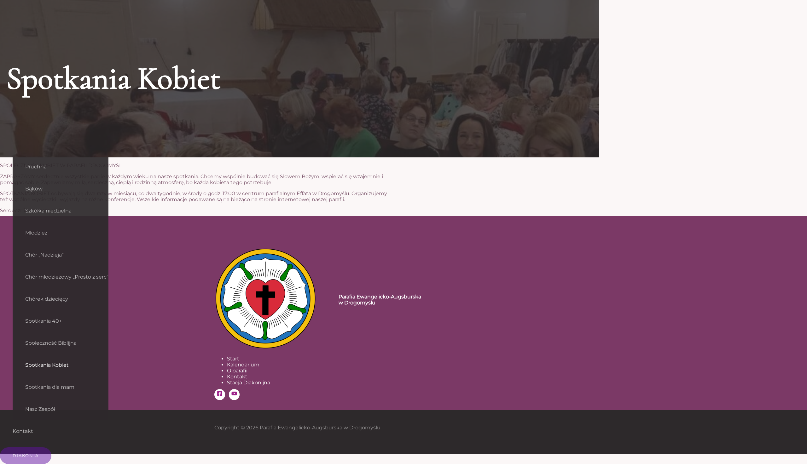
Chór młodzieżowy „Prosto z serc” (66, 277)
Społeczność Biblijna (51, 343)
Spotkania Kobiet (47, 365)
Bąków (34, 189)
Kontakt (23, 431)
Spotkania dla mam (49, 387)
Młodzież (36, 233)
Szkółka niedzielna (48, 211)
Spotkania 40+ (43, 321)
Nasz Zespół (40, 409)
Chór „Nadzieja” (44, 255)
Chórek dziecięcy (46, 299)
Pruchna (36, 167)
